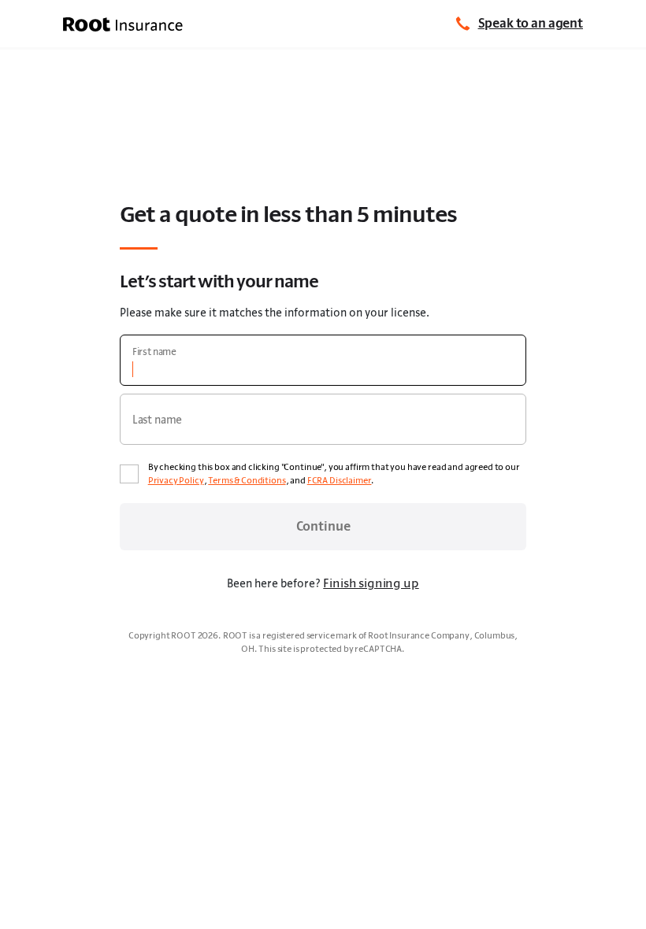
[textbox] (323, 360)
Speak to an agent (530, 22)
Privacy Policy (176, 480)
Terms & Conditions (246, 480)
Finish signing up (370, 582)
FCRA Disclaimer (339, 480)
